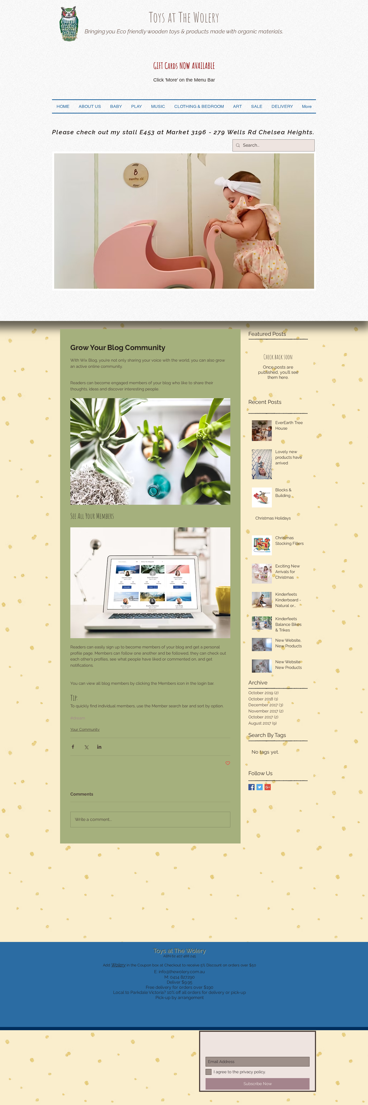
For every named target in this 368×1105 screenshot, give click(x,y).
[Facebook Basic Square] (251, 787)
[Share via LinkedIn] (99, 746)
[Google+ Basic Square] (268, 787)
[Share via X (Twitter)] (86, 746)
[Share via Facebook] (72, 746)
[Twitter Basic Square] (259, 787)
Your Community (85, 729)
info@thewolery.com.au (182, 971)
